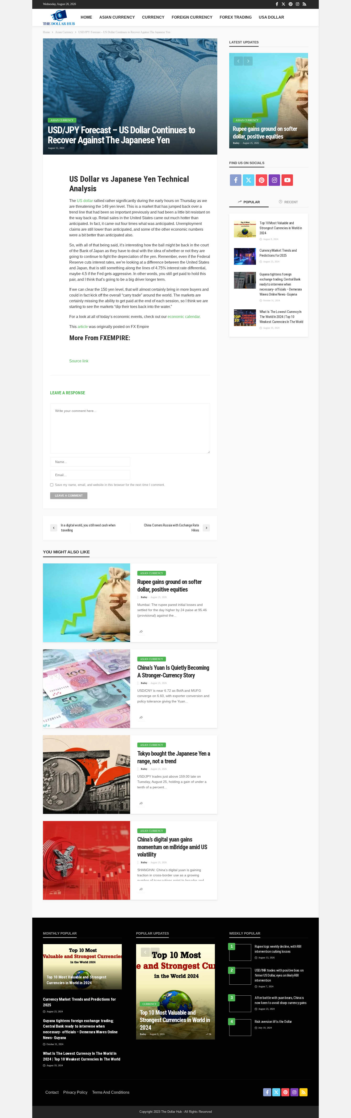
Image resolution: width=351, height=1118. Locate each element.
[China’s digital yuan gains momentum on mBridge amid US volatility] (86, 860)
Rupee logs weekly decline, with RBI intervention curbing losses (278, 948)
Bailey (144, 604)
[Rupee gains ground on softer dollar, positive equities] (86, 602)
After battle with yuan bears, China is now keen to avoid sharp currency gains (280, 1003)
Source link (78, 361)
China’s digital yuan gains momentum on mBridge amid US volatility (170, 847)
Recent (290, 202)
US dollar (85, 201)
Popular (251, 202)
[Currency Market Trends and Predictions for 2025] (245, 256)
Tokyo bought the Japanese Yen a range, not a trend (173, 757)
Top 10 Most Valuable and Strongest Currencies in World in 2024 (279, 228)
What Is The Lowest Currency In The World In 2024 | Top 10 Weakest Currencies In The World (278, 324)
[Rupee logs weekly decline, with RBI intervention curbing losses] (240, 952)
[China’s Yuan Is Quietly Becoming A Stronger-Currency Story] (86, 688)
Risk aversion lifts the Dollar (275, 1025)
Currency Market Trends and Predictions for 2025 (281, 253)
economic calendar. (184, 317)
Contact (51, 1098)
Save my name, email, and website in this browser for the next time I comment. (110, 484)
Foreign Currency (192, 17)
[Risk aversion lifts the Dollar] (240, 1031)
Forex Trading (236, 17)
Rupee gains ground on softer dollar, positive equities (167, 589)
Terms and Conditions (110, 1098)
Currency (153, 17)
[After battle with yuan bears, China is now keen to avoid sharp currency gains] (240, 1003)
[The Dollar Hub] (59, 17)
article (83, 327)
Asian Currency (117, 17)
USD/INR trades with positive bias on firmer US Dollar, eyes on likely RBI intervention (280, 975)
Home (86, 17)
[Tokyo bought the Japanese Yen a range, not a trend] (86, 774)
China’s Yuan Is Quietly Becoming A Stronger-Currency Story (167, 675)
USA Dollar (271, 17)
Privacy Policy (75, 1098)
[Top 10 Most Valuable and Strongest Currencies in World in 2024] (245, 229)
